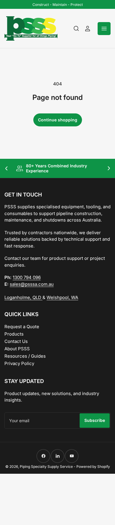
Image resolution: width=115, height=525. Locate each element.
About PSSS (17, 348)
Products (14, 334)
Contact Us (16, 341)
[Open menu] (104, 28)
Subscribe (94, 420)
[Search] (76, 28)
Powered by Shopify (93, 466)
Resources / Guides (25, 356)
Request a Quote (21, 326)
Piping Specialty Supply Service (46, 466)
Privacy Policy (19, 363)
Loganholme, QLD (23, 297)
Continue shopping (57, 119)
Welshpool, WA (62, 297)
